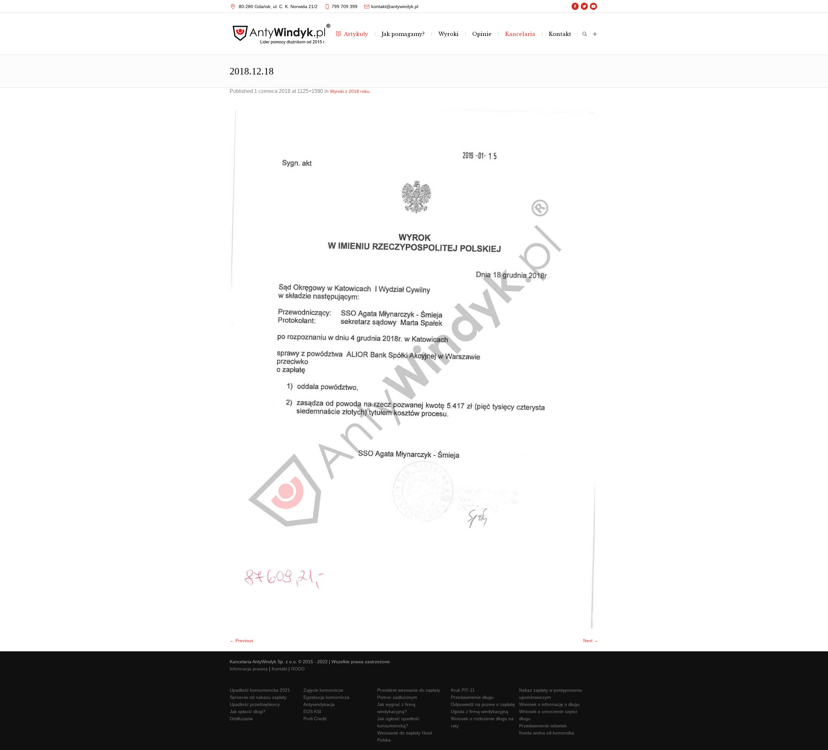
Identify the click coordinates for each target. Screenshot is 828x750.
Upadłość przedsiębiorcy (255, 704)
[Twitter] (584, 6)
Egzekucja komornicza (326, 697)
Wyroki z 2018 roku (349, 91)
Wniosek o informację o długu (549, 704)
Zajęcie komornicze (323, 690)
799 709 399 (344, 6)
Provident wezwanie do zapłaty (408, 690)
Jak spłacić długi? (248, 711)
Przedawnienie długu (472, 697)
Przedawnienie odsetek (543, 725)
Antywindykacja (319, 704)
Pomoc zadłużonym (397, 697)
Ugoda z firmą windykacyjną (479, 711)
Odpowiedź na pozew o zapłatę (483, 704)
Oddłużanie (241, 718)
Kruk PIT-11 (463, 690)
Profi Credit (314, 718)
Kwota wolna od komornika (546, 732)
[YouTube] (593, 6)
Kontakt (279, 668)
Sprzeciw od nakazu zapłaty (258, 697)
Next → (590, 640)
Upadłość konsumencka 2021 (260, 690)
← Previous (241, 640)
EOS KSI (312, 711)
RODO (298, 668)
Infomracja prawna (249, 668)
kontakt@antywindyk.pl (394, 6)
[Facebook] (575, 6)
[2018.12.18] (414, 369)
